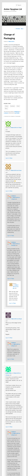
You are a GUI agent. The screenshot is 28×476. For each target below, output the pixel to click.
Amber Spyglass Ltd (13, 9)
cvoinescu (6, 113)
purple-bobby (8, 373)
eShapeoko (16, 111)
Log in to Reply (9, 158)
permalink (17, 113)
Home (5, 24)
